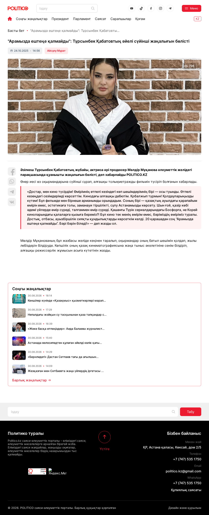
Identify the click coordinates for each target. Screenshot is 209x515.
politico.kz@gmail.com (183, 471)
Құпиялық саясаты (186, 490)
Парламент (82, 18)
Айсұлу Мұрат (56, 50)
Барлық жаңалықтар (29, 380)
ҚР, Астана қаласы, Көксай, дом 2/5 (172, 447)
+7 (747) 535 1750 (187, 459)
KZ (197, 18)
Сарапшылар (120, 18)
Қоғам (140, 18)
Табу (190, 412)
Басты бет (16, 31)
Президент (60, 18)
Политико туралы (26, 433)
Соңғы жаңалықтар (32, 18)
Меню (194, 8)
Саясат (100, 18)
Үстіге (104, 449)
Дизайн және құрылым (184, 507)
